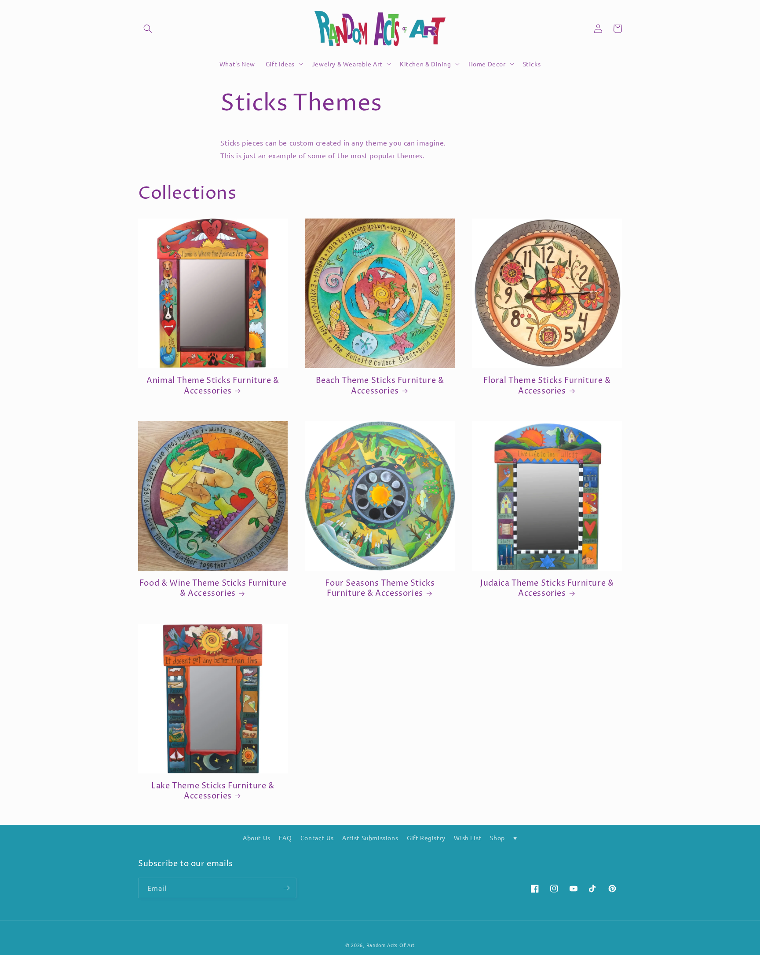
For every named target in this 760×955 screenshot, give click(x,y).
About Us (256, 838)
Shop (497, 838)
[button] (147, 28)
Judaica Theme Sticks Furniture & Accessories (547, 588)
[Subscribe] (286, 888)
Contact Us (317, 838)
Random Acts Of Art (390, 944)
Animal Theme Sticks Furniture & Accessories (212, 385)
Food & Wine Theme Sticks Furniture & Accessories (212, 588)
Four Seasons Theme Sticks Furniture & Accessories (380, 588)
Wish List (467, 838)
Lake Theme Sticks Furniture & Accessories (212, 791)
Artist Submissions (370, 838)
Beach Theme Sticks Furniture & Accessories (380, 385)
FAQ (285, 838)
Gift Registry (426, 838)
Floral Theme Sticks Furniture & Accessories (547, 385)
